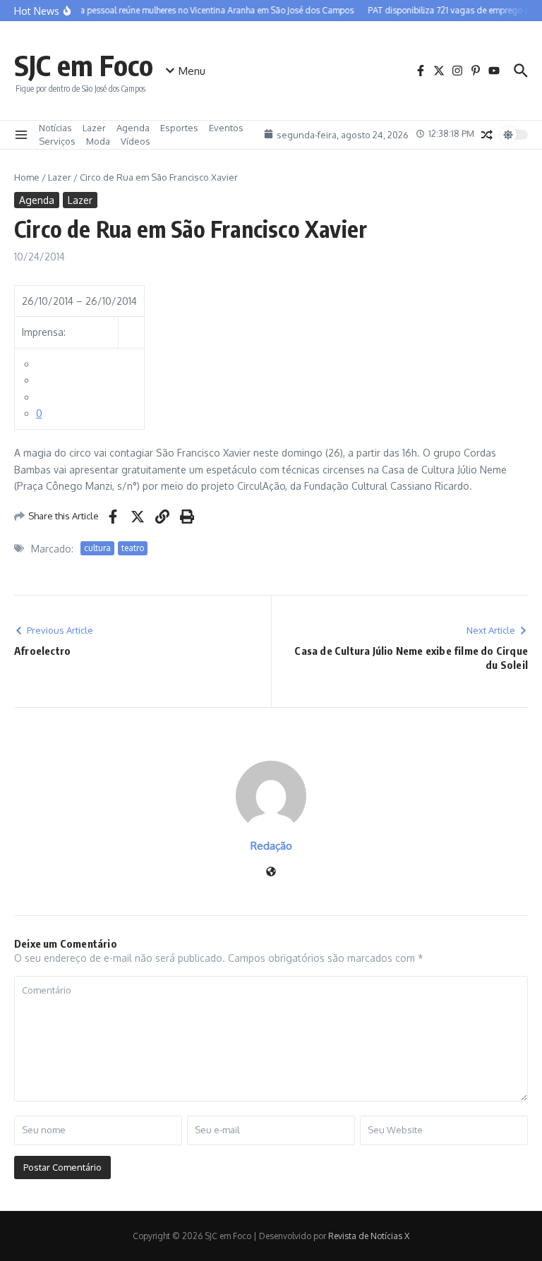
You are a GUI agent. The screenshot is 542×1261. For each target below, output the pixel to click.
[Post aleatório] (487, 134)
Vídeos (135, 141)
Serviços (57, 141)
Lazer (94, 127)
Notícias (55, 127)
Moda (98, 141)
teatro (132, 548)
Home (27, 177)
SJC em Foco (83, 65)
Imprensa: (44, 332)
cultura (97, 548)
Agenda (133, 127)
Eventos (226, 127)
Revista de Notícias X (368, 1236)
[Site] (271, 873)
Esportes (179, 127)
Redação (271, 845)
